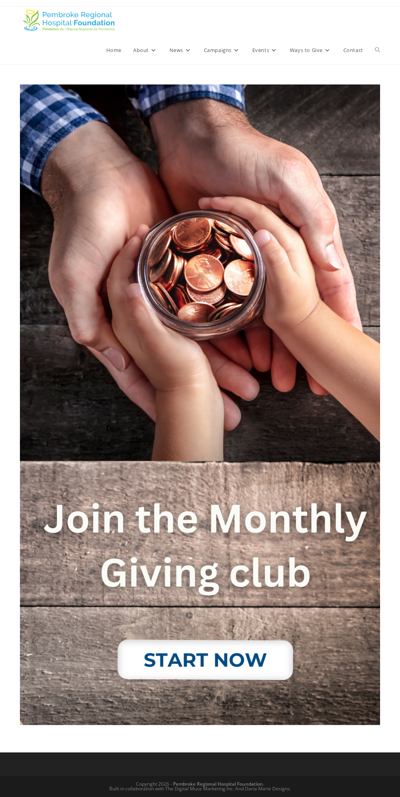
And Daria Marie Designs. (263, 788)
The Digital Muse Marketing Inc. (199, 788)
